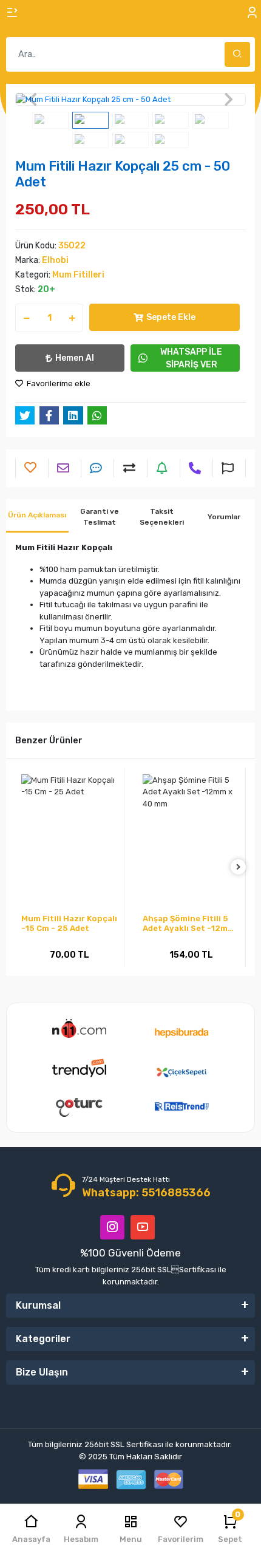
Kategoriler (43, 1339)
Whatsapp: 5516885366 (146, 1192)
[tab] (37, 516)
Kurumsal (38, 1305)
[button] (32, 99)
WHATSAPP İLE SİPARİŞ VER (191, 358)
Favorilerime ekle (57, 383)
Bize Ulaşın (42, 1372)
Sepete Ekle (170, 317)
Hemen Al (74, 358)
